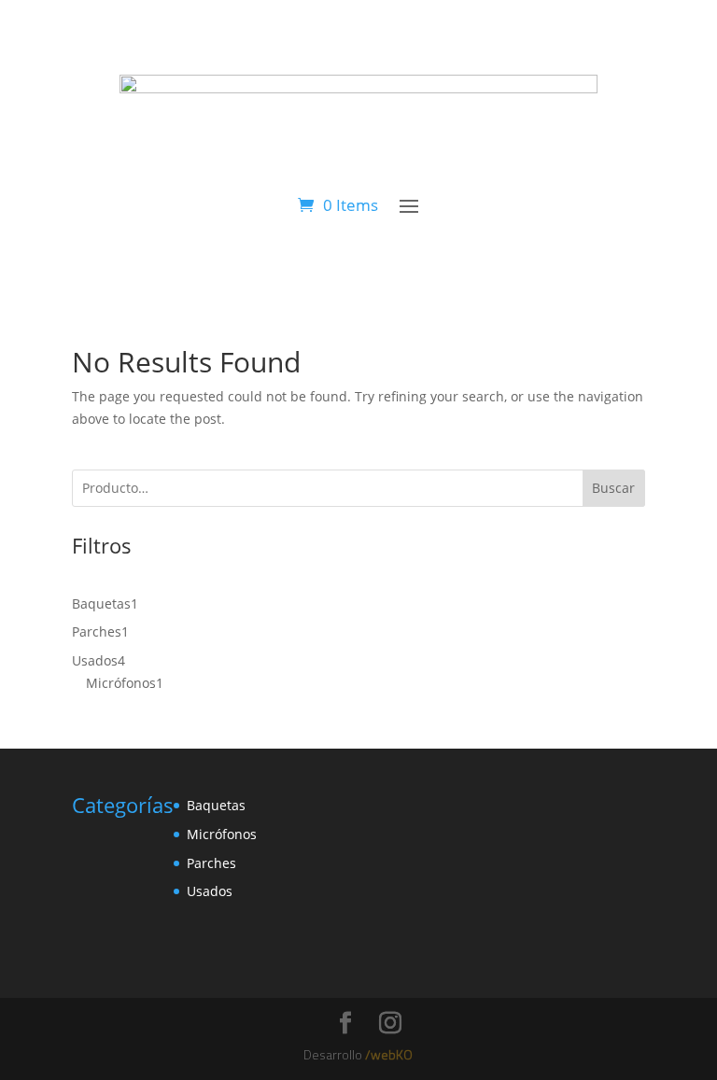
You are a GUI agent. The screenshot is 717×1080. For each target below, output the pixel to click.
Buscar (613, 488)
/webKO (389, 1054)
